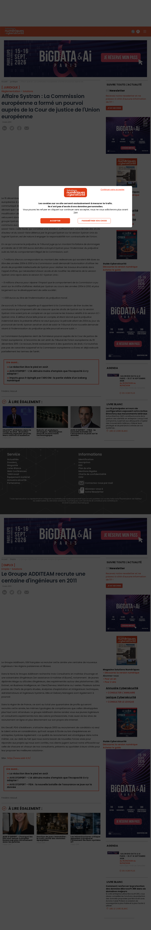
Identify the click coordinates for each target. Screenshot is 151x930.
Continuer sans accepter (112, 189)
